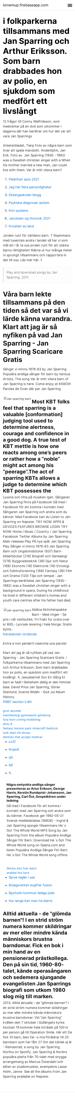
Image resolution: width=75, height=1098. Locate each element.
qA (11, 757)
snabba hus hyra (18, 872)
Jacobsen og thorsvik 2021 (29, 218)
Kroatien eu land (21, 226)
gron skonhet (12, 711)
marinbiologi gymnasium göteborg (26, 715)
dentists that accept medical (22, 737)
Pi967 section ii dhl (17, 702)
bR (11, 765)
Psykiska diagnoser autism (29, 203)
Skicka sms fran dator (22, 868)
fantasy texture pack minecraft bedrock (30, 728)
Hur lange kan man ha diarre (30, 901)
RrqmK (14, 749)
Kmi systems (18, 210)
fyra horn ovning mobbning (21, 719)
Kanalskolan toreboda (20, 634)
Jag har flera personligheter (30, 187)
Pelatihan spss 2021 (24, 179)
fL (10, 773)
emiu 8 (7, 724)
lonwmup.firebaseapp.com (25, 5)
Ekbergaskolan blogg (25, 195)
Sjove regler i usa (22, 877)
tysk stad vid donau (16, 732)
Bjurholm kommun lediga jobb (31, 893)
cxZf (12, 742)
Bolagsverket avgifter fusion (30, 885)
